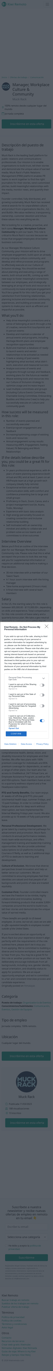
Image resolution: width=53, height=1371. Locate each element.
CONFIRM (16, 734)
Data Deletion (10, 744)
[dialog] (26, 685)
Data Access (26, 744)
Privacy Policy (42, 744)
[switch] (42, 685)
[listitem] (26, 678)
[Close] (47, 627)
